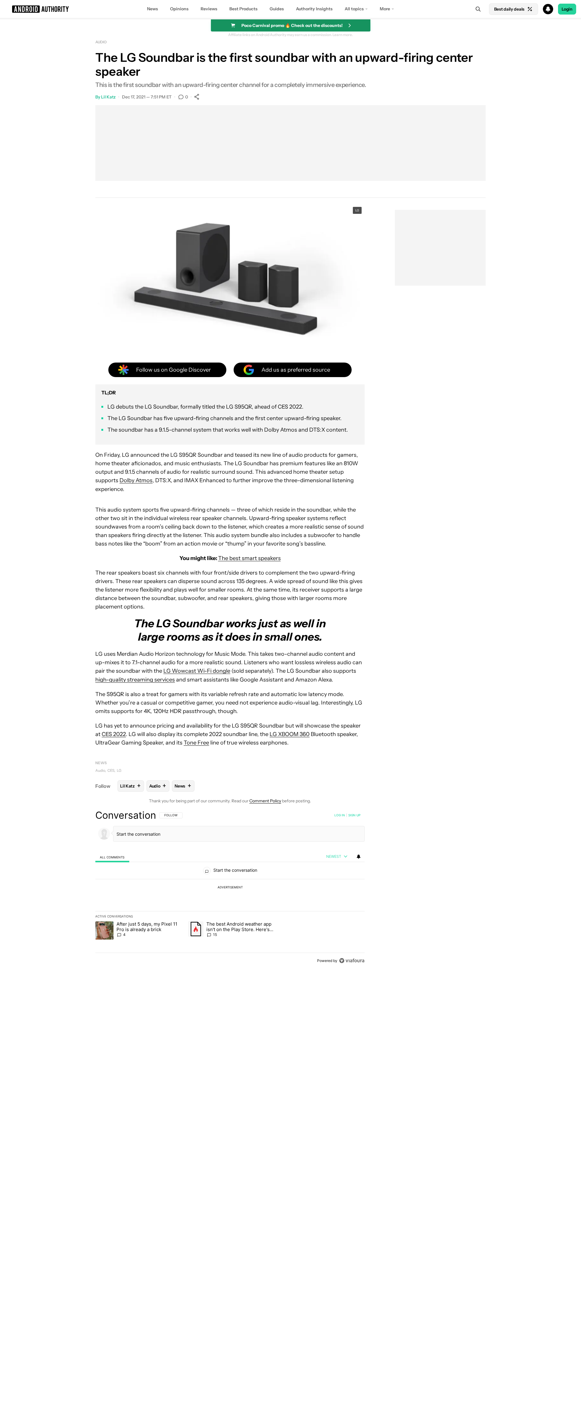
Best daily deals (509, 9)
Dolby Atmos (136, 480)
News (152, 9)
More (385, 9)
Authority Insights (314, 9)
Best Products (243, 9)
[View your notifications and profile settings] (359, 857)
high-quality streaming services (135, 679)
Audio (101, 42)
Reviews (209, 9)
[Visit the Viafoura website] (352, 960)
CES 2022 (114, 734)
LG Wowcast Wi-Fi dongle (196, 671)
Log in (339, 815)
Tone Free (196, 742)
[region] (230, 888)
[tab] (112, 857)
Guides (277, 9)
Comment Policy (265, 801)
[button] (290, 9)
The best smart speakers (249, 558)
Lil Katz (108, 97)
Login (567, 9)
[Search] (478, 9)
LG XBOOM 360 (290, 734)
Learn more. (343, 35)
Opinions (179, 9)
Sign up (354, 815)
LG (119, 770)
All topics (354, 9)
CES (110, 770)
